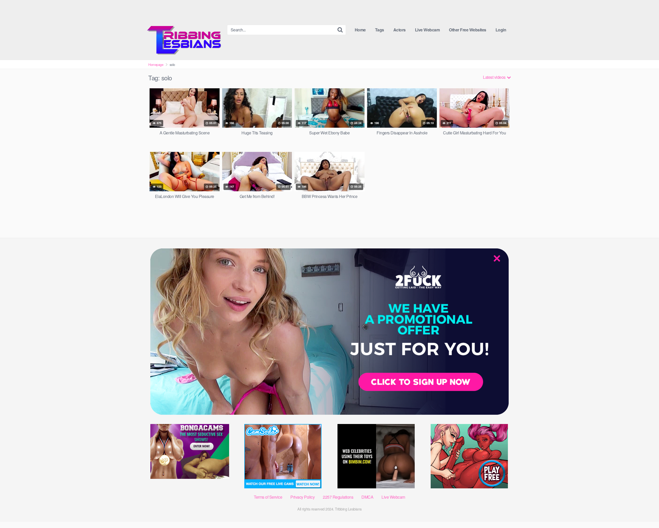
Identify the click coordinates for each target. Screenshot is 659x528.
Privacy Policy (302, 497)
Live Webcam (427, 30)
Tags (379, 30)
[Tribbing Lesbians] (185, 30)
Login (501, 30)
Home (360, 30)
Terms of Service (268, 497)
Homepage (155, 64)
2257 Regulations (338, 497)
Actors (399, 30)
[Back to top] (645, 511)
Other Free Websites (467, 30)
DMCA (367, 497)
